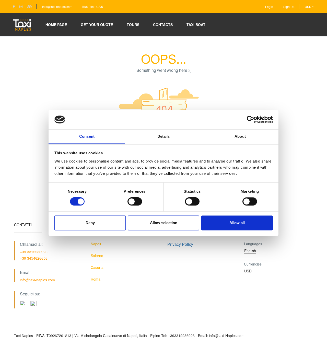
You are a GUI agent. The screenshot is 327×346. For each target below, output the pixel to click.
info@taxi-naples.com (57, 6)
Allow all (237, 223)
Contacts (163, 24)
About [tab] (240, 136)
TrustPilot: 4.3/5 (92, 6)
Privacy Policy (180, 244)
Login (269, 6)
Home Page (56, 24)
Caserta (97, 267)
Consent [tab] (87, 136)
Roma (95, 279)
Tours (133, 24)
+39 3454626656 (34, 258)
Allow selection (163, 223)
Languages (253, 243)
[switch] (134, 202)
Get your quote (97, 24)
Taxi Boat (195, 24)
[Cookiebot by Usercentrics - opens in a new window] (250, 119)
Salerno (97, 255)
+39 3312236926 (34, 251)
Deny (90, 223)
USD (308, 6)
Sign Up (289, 6)
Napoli (96, 243)
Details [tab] (163, 136)
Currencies (253, 264)
